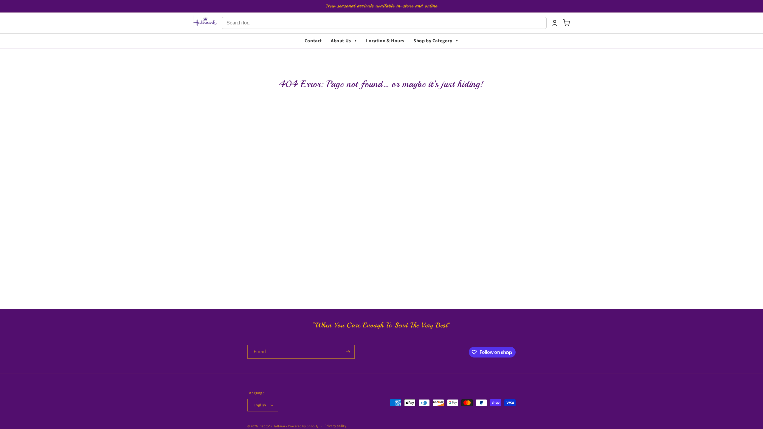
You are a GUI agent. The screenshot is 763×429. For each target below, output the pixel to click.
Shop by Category (432, 41)
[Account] (554, 23)
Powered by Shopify (303, 426)
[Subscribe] (347, 352)
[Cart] (566, 23)
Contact (313, 41)
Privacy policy (336, 426)
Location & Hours (385, 41)
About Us (341, 41)
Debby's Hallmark (273, 426)
